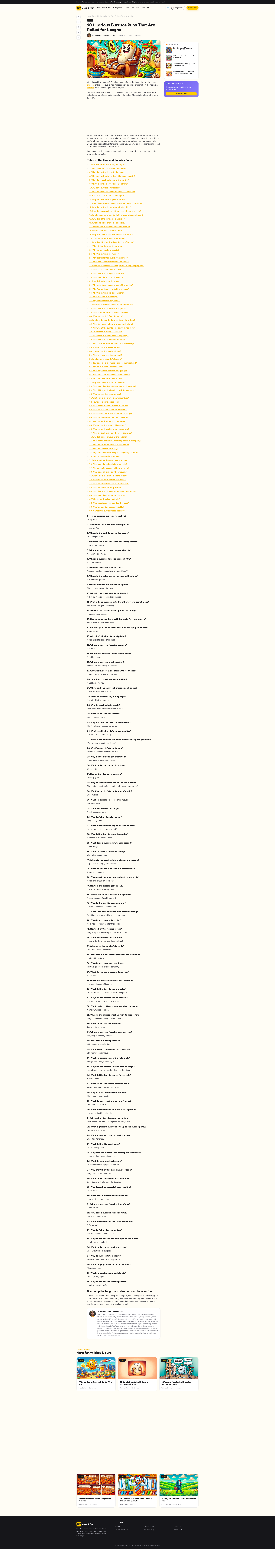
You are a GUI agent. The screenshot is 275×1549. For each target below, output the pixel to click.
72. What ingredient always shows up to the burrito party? (115, 441)
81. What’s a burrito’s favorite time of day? (108, 476)
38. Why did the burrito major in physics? (107, 308)
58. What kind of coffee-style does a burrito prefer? (112, 386)
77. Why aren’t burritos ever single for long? (109, 460)
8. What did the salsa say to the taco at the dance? (112, 192)
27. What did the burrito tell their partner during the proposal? (116, 266)
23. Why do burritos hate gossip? (104, 250)
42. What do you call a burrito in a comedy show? (111, 324)
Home (89, 16)
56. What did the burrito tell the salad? (106, 378)
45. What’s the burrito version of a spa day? (108, 336)
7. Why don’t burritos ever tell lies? (104, 188)
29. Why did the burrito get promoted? (106, 273)
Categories (117, 8)
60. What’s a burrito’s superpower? (105, 394)
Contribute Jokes (132, 8)
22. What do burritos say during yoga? (106, 246)
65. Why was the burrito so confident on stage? (110, 414)
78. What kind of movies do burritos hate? (108, 464)
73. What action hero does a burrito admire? (109, 445)
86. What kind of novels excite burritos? (107, 495)
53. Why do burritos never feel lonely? (106, 367)
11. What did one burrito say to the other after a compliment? (116, 203)
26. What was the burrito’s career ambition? (109, 262)
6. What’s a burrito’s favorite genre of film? (108, 184)
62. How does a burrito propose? (104, 402)
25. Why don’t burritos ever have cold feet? (108, 258)
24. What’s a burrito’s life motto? (104, 254)
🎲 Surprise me (178, 8)
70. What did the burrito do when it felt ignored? (110, 433)
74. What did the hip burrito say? (103, 449)
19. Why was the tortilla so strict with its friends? (111, 234)
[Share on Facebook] (78, 17)
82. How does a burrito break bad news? (107, 480)
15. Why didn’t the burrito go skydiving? (107, 219)
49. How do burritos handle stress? (105, 351)
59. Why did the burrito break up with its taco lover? (112, 390)
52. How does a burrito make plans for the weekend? (113, 363)
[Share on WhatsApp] (78, 32)
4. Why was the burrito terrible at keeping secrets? (112, 176)
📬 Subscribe (192, 8)
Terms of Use (149, 1526)
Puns (94, 16)
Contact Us (146, 8)
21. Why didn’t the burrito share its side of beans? (111, 242)
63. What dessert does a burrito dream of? (108, 406)
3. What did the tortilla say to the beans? (107, 172)
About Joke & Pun (104, 8)
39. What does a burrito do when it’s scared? (109, 312)
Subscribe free (181, 93)
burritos (90, 88)
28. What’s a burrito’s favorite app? (105, 269)
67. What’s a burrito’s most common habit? (108, 421)
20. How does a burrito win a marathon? (107, 238)
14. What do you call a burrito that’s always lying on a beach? (116, 215)
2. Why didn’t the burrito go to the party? (107, 168)
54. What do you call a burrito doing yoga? (108, 371)
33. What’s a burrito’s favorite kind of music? (109, 289)
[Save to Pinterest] (78, 27)
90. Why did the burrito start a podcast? (107, 511)
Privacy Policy (149, 1530)
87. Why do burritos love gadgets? (104, 499)
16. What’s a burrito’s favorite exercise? (107, 223)
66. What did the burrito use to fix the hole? (108, 417)
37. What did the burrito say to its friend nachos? (111, 305)
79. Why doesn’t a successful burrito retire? (109, 468)
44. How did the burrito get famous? (105, 332)
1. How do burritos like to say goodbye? (107, 164)
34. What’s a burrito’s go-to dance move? (108, 293)
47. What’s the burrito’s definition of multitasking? (111, 343)
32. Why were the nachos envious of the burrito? (111, 285)
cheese (90, 85)
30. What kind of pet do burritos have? (106, 277)
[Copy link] (78, 37)
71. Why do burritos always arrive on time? (108, 437)
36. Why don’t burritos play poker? (104, 301)
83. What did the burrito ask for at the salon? (109, 484)
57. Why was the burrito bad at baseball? (107, 382)
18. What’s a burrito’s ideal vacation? (105, 231)
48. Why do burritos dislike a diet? (104, 347)
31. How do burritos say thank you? (105, 281)
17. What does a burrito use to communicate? (109, 227)
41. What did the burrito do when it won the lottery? (112, 320)
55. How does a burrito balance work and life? (109, 375)
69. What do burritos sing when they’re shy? (109, 429)
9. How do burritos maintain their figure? (107, 195)
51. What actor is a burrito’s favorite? (105, 359)
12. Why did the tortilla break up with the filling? (110, 207)
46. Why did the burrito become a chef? (107, 340)
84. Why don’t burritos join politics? (105, 487)
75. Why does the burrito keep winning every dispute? (113, 452)
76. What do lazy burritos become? (105, 456)
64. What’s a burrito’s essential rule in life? (108, 410)
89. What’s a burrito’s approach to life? (106, 507)
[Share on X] (78, 22)
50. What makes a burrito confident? (105, 355)
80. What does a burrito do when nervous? (108, 472)
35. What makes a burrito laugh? (103, 297)
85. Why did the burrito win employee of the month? (112, 491)
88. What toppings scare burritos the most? (109, 503)
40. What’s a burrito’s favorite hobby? (106, 316)
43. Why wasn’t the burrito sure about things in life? (112, 328)
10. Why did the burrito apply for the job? (107, 199)
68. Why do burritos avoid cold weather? (107, 425)
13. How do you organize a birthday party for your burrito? (115, 211)
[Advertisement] (123, 117)
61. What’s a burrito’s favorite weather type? (109, 398)
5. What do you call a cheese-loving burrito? (109, 180)
